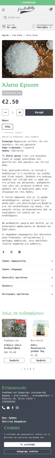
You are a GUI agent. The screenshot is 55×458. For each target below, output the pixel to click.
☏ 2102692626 (27, 2)
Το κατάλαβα (27, 444)
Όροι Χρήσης (9, 418)
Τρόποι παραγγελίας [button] (14, 261)
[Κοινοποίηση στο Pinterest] (20, 252)
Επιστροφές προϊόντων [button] (15, 294)
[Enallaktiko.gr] (27, 10)
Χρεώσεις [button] (7, 285)
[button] (50, 10)
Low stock (17, 35)
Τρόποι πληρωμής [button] (12, 269)
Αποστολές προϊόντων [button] (14, 277)
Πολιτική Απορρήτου (14, 421)
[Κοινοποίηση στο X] (12, 252)
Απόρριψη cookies (27, 451)
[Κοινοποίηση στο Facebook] (4, 252)
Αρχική (5, 35)
